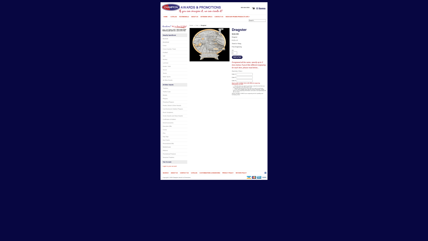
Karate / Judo (167, 66)
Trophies (165, 88)
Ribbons (165, 150)
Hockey (165, 59)
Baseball (165, 38)
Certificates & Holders (169, 119)
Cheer (165, 45)
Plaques (165, 98)
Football (165, 52)
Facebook (265, 172)
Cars (196, 25)
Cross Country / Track (169, 49)
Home (191, 25)
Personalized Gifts (168, 143)
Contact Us (184, 173)
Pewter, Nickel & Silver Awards (172, 105)
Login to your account (170, 166)
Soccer (165, 70)
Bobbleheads (167, 147)
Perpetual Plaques (168, 102)
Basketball (166, 42)
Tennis (165, 73)
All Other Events (167, 80)
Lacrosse (165, 63)
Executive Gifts (167, 126)
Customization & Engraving (210, 173)
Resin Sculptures (168, 112)
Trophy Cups (167, 91)
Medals (165, 95)
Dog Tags (166, 136)
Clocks (165, 130)
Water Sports (167, 77)
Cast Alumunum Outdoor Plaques (173, 109)
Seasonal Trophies (168, 157)
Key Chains (166, 140)
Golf (164, 56)
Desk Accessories (168, 123)
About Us (174, 173)
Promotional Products (169, 154)
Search (166, 173)
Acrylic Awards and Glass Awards (173, 116)
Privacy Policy (228, 173)
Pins (164, 133)
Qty (233, 50)
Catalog (194, 173)
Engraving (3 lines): (237, 71)
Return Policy (241, 173)
